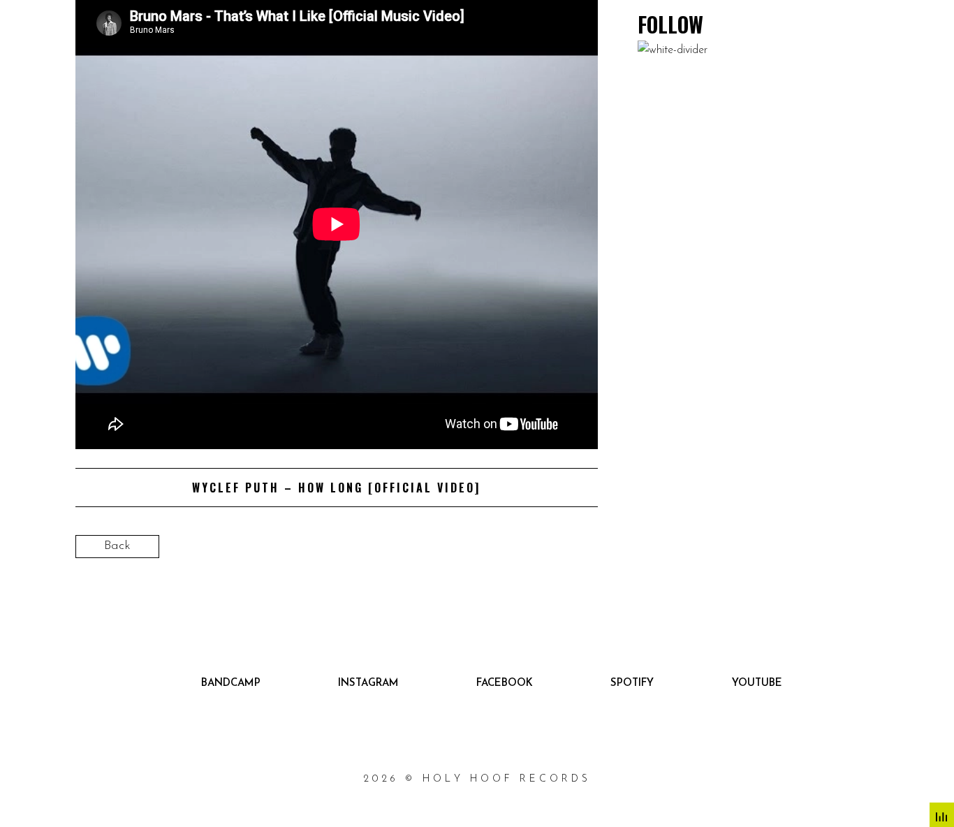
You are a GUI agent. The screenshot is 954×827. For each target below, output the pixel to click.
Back (117, 546)
